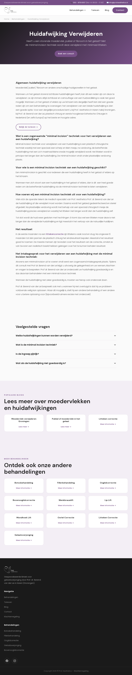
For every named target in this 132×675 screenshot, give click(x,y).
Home (6, 19)
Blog (107, 10)
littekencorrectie (55, 234)
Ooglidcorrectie (11, 640)
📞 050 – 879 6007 (87, 2)
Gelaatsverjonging (12, 645)
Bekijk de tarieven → (28, 127)
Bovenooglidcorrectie (14, 650)
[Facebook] (7, 661)
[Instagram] (15, 661)
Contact (120, 10)
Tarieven (95, 10)
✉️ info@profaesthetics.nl (117, 2)
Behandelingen (77, 10)
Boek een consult (66, 53)
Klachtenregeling (12, 616)
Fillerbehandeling (12, 635)
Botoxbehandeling (12, 631)
